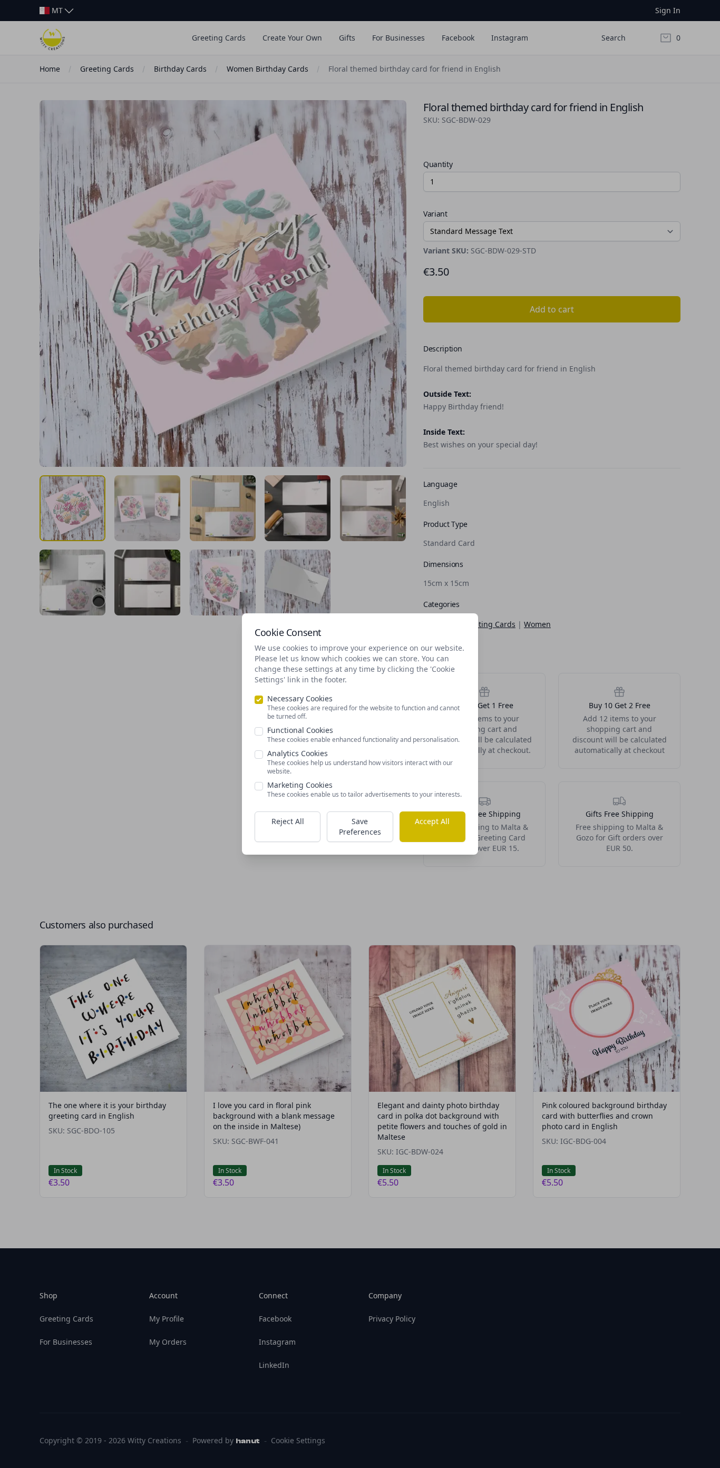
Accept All (432, 821)
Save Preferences (360, 826)
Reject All (287, 821)
